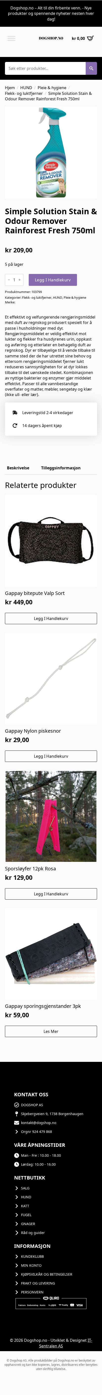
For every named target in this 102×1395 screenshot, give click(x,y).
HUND (26, 87)
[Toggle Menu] (11, 38)
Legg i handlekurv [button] (51, 618)
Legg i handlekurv (53, 280)
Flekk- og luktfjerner (24, 93)
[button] (91, 68)
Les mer (51, 1031)
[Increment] (19, 279)
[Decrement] (9, 279)
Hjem (10, 87)
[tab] (18, 468)
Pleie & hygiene (52, 87)
